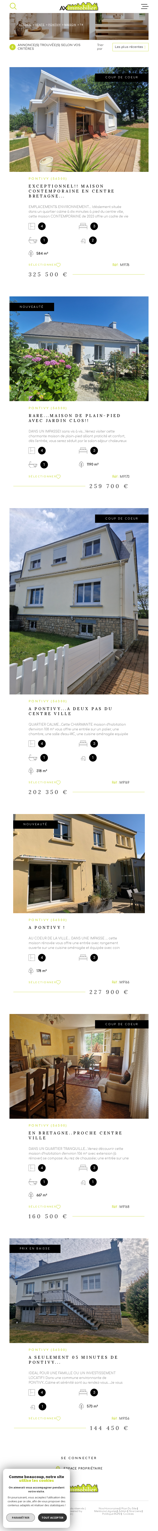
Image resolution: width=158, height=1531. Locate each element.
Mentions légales (105, 1511)
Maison (70, 25)
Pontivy (54, 25)
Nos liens (135, 1511)
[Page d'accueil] (79, 6)
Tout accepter (52, 1517)
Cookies (128, 1514)
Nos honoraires (109, 1508)
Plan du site (128, 1508)
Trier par (100, 47)
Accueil (25, 25)
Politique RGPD (111, 1514)
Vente (40, 25)
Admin (123, 1511)
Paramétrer (20, 1517)
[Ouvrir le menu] (145, 6)
